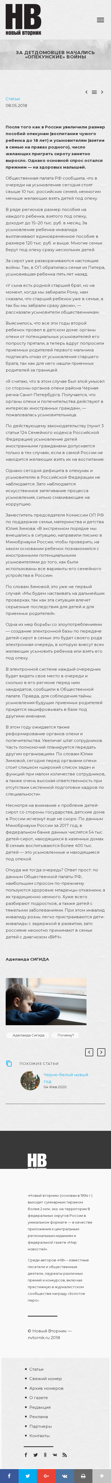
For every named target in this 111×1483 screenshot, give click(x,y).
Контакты (39, 1435)
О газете (38, 1397)
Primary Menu (100, 20)
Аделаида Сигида (28, 1035)
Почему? (66, 1035)
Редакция (40, 1407)
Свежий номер (45, 1378)
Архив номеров (46, 1388)
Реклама (38, 1416)
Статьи (13, 98)
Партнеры (40, 1426)
